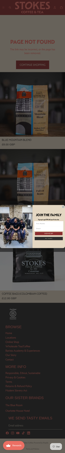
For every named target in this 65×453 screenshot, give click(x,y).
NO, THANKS (48, 238)
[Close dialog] (63, 207)
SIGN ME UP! (48, 233)
